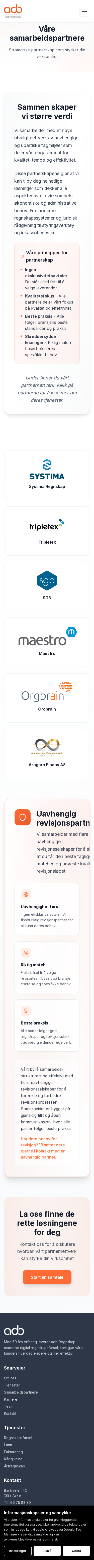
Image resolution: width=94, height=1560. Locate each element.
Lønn (8, 1445)
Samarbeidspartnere (21, 1392)
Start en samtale (47, 1277)
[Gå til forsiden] (13, 11)
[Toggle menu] (84, 11)
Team (8, 1406)
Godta (76, 1551)
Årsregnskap (14, 1466)
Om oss (10, 1378)
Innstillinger (17, 1551)
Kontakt (10, 1413)
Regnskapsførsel (18, 1438)
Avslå (47, 1551)
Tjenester (12, 1385)
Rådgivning (13, 1459)
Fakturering (13, 1452)
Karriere (10, 1399)
